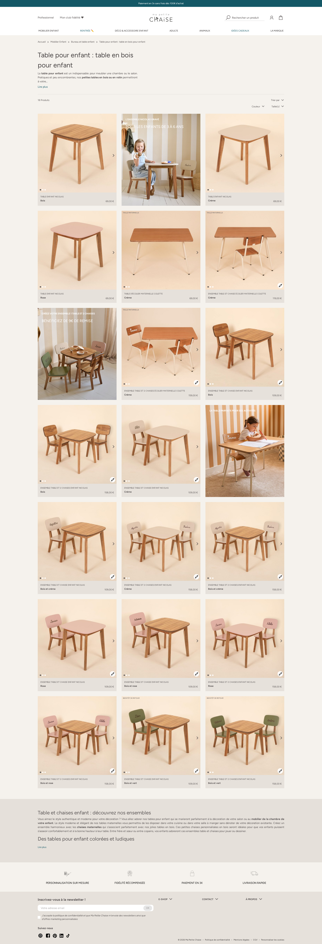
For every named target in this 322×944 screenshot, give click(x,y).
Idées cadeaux (240, 30)
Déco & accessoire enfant (131, 30)
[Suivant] (113, 155)
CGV (255, 940)
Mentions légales (241, 940)
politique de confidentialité (69, 915)
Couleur (256, 106)
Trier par (275, 100)
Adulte (174, 30)
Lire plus (43, 86)
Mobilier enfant (48, 30)
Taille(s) (276, 106)
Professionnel (46, 17)
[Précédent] (40, 155)
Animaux (204, 30)
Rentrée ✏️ (87, 30)
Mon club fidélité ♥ (72, 17)
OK (147, 908)
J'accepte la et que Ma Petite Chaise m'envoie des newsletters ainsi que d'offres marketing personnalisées (93, 917)
